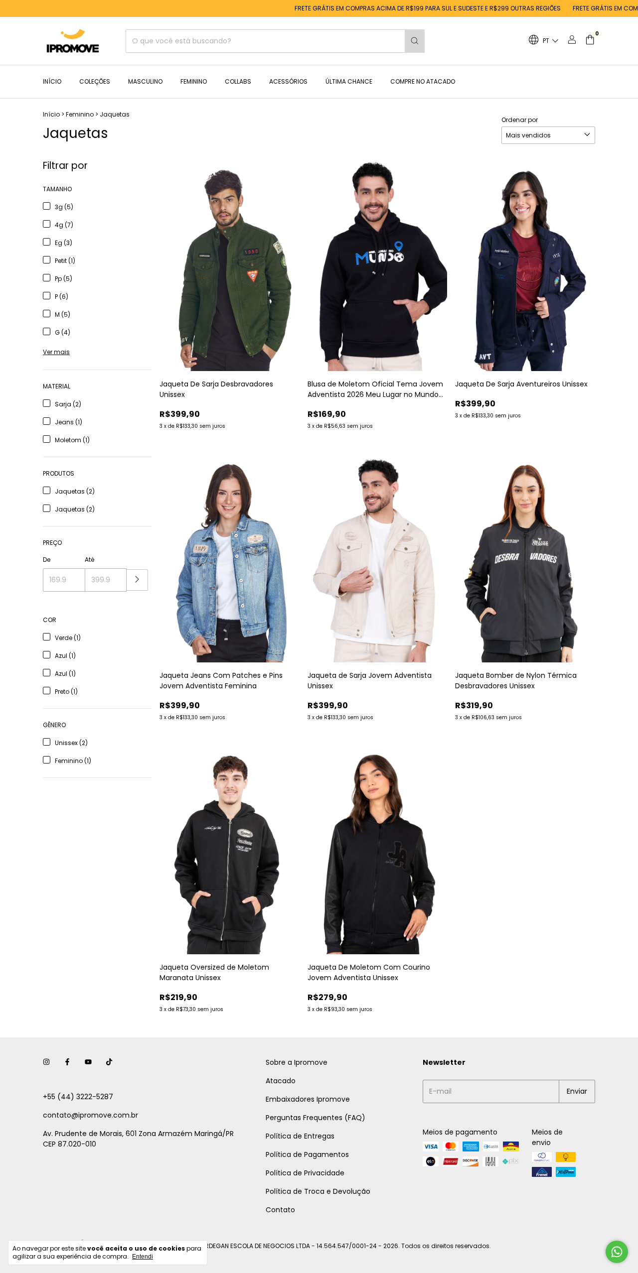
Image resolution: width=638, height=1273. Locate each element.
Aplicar (137, 580)
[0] (590, 41)
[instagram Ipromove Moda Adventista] (46, 1062)
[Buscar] (415, 41)
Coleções (94, 81)
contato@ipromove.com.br (90, 1115)
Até (89, 559)
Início (52, 81)
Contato (280, 1210)
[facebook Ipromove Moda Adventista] (67, 1062)
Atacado (281, 1081)
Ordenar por (519, 120)
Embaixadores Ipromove (308, 1099)
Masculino (145, 81)
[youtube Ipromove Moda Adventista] (88, 1062)
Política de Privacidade (305, 1173)
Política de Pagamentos (307, 1154)
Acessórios (288, 81)
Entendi (142, 1256)
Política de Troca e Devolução (318, 1191)
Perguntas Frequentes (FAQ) (315, 1118)
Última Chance (348, 81)
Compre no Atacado (422, 81)
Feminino (193, 81)
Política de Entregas (300, 1136)
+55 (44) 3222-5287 (78, 1097)
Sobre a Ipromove (296, 1062)
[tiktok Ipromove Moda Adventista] (109, 1062)
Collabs (238, 81)
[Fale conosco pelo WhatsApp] (617, 1252)
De (46, 559)
